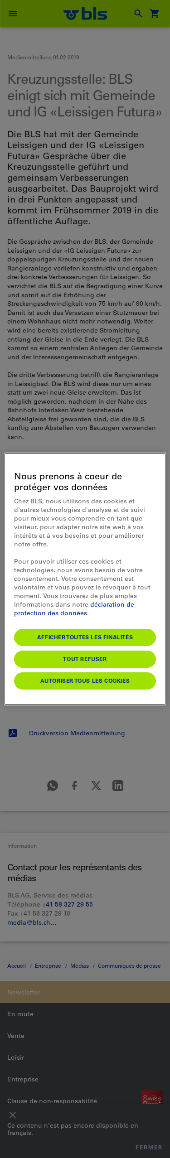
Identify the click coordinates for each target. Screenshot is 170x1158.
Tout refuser (85, 658)
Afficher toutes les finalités (85, 637)
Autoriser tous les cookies (85, 680)
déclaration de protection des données (74, 608)
